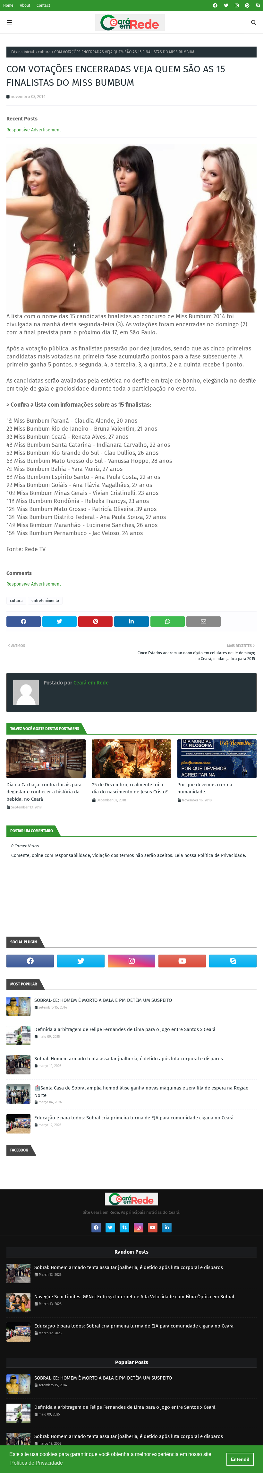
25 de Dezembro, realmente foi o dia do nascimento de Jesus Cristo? (130, 788)
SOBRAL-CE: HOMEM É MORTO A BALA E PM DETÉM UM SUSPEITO (103, 1000)
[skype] (257, 5)
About (25, 5)
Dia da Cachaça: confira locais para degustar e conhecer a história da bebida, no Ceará (43, 792)
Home (8, 5)
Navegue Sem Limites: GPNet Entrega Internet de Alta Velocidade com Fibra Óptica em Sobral (134, 1297)
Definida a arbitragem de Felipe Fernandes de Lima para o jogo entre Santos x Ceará (125, 1029)
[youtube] (182, 961)
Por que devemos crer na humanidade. (204, 788)
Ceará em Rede (90, 683)
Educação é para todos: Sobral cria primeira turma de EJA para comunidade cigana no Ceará (133, 1118)
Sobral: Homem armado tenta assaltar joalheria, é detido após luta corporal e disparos (128, 1059)
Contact (43, 5)
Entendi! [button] (240, 1459)
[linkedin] (167, 1227)
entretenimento (45, 600)
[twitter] (226, 5)
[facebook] (215, 5)
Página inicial (22, 52)
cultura (44, 52)
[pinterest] (247, 5)
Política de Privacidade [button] (36, 1463)
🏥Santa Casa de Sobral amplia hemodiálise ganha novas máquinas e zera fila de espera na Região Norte (141, 1091)
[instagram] (236, 5)
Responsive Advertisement (33, 130)
